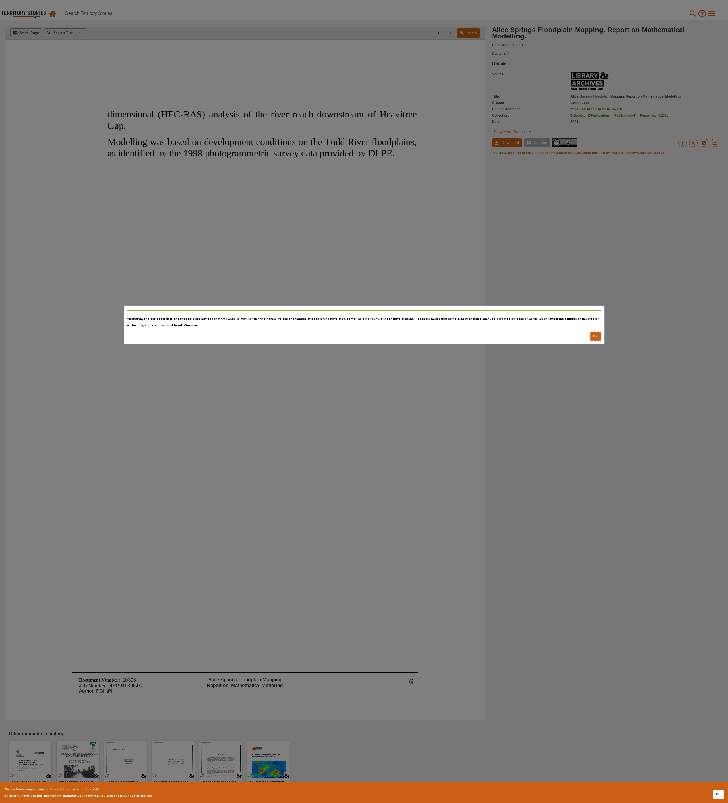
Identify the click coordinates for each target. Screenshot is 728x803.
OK (595, 336)
